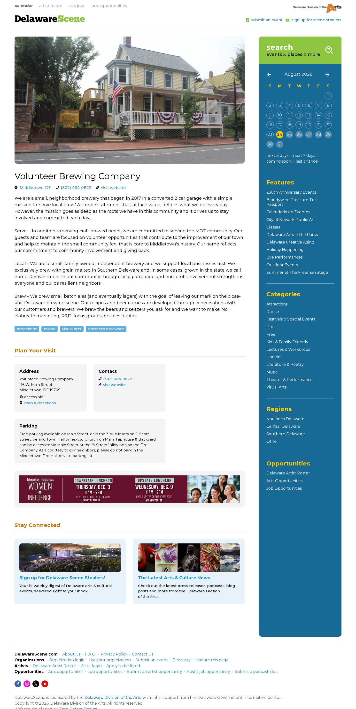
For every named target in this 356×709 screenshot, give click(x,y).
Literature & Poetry (285, 364)
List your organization (110, 660)
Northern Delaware (106, 329)
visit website (113, 187)
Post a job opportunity (208, 671)
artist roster (50, 5)
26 (299, 134)
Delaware (50, 19)
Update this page (212, 660)
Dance (272, 311)
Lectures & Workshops (288, 349)
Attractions (27, 329)
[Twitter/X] (35, 683)
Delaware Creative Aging (290, 242)
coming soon (278, 161)
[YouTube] (44, 683)
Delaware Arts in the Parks (292, 234)
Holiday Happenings (285, 249)
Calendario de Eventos (288, 212)
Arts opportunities (65, 671)
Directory (181, 660)
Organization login (67, 660)
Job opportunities (105, 671)
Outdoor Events (282, 265)
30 (270, 144)
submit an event (267, 20)
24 (279, 134)
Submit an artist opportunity (154, 671)
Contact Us (142, 654)
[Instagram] (26, 683)
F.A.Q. (90, 654)
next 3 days (277, 155)
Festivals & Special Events (290, 319)
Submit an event (151, 660)
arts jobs (76, 5)
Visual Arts (71, 329)
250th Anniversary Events (291, 192)
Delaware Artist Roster (288, 473)
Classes (273, 227)
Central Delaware (283, 426)
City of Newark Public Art (290, 219)
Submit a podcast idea (256, 671)
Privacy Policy (114, 654)
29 (328, 134)
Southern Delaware (285, 434)
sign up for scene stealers (316, 20)
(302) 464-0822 (76, 187)
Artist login (91, 665)
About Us (71, 654)
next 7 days (304, 155)
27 (308, 134)
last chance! (307, 161)
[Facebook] (18, 683)
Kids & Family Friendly (287, 342)
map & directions (40, 403)
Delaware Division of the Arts (113, 697)
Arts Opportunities (284, 481)
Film (270, 326)
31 (280, 144)
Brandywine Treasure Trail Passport (291, 202)
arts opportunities (109, 5)
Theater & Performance (289, 379)
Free (270, 334)
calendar (24, 5)
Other (272, 441)
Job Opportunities (284, 488)
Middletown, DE (35, 187)
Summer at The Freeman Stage (297, 272)
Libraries (274, 357)
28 (318, 134)
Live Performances (284, 257)
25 (289, 134)
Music (49, 329)
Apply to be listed (123, 665)
